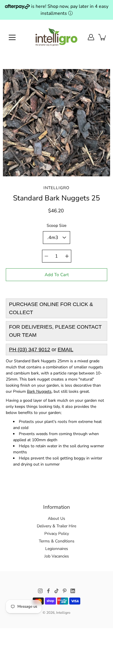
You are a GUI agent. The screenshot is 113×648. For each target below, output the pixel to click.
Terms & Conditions (56, 541)
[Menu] (12, 37)
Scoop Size (56, 225)
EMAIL (65, 349)
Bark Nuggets (39, 391)
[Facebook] (48, 591)
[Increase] (67, 256)
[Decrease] (46, 256)
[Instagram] (40, 591)
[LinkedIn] (72, 591)
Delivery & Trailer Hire (56, 526)
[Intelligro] (57, 37)
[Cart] (102, 37)
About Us (56, 518)
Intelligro (63, 612)
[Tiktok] (56, 591)
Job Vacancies (56, 556)
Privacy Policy (56, 533)
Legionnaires (56, 548)
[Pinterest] (64, 591)
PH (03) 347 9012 (29, 349)
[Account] (91, 37)
